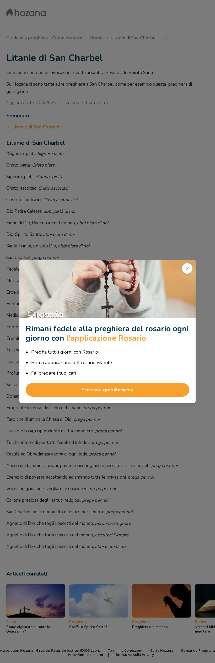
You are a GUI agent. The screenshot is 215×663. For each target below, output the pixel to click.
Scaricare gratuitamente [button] (108, 390)
